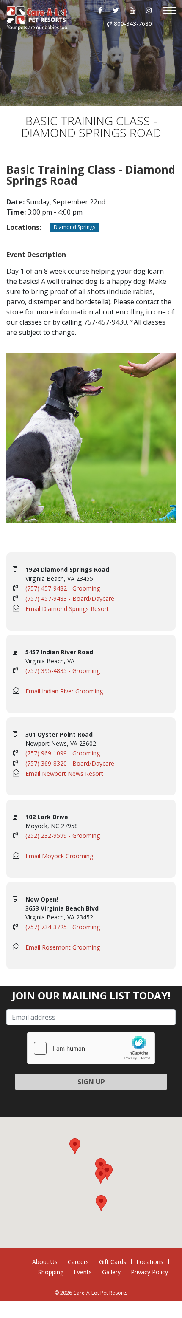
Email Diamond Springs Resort (67, 609)
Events (83, 1272)
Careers (78, 1262)
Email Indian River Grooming (64, 691)
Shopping (50, 1272)
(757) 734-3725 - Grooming (62, 927)
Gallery (111, 1272)
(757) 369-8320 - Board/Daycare (69, 763)
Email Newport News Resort (64, 773)
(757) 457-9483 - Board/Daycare (69, 598)
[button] (101, 1176)
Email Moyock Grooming (59, 856)
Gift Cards (112, 1262)
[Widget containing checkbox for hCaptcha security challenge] (91, 1048)
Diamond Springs (74, 227)
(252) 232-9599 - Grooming (62, 836)
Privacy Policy (149, 1272)
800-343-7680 (133, 24)
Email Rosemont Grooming (62, 947)
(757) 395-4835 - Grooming (62, 671)
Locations (149, 1262)
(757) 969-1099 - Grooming (62, 753)
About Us (45, 1262)
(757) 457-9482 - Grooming (62, 588)
